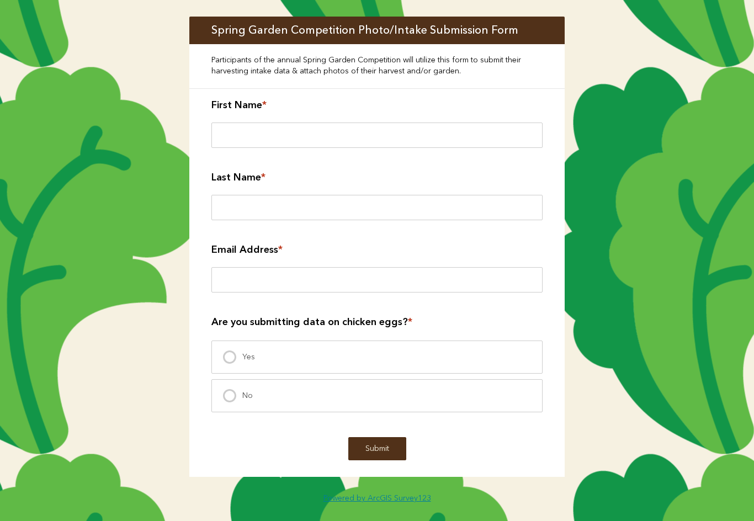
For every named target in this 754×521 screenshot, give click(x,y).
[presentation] (377, 357)
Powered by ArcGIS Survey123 (377, 498)
